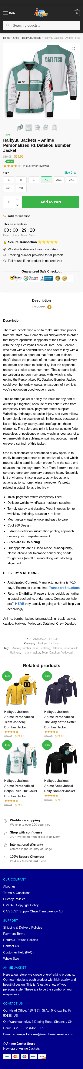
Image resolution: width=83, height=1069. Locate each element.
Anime (16, 648)
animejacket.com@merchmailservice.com (43, 1034)
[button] (8, 179)
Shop (16, 37)
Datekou (57, 648)
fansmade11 (71, 648)
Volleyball (67, 652)
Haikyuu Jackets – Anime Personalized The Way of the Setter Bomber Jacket (60, 719)
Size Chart (70, 172)
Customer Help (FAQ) (18, 952)
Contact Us (11, 946)
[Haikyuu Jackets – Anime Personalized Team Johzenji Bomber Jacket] (21, 690)
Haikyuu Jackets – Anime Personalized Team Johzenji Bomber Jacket (19, 719)
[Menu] (5, 13)
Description (41, 300)
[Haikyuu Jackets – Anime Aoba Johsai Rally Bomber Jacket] (61, 759)
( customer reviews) (36, 165)
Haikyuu (15, 652)
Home (6, 37)
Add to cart (50, 202)
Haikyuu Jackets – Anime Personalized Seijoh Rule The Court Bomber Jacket (20, 788)
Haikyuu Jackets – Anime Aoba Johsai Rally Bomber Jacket (59, 786)
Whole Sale (11, 958)
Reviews (41, 307)
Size (6, 173)
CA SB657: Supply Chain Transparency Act (33, 911)
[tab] (41, 300)
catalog (45, 648)
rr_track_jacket (31, 652)
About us (9, 886)
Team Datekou (51, 652)
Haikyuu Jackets (31, 37)
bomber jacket (30, 648)
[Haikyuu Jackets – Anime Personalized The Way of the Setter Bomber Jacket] (61, 690)
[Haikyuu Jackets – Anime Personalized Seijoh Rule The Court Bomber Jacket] (21, 759)
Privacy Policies (14, 899)
